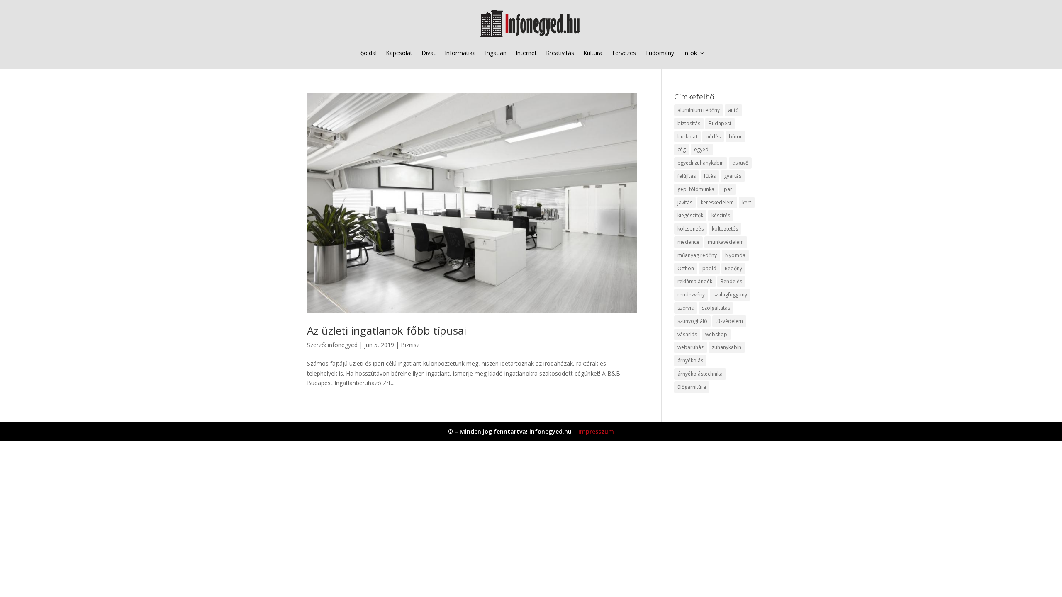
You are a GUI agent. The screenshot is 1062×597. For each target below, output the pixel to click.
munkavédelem (726, 241)
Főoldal (367, 53)
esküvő (740, 162)
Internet (526, 53)
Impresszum (596, 431)
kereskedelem (717, 202)
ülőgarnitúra (691, 387)
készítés (720, 215)
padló (709, 268)
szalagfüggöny (730, 294)
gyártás (732, 176)
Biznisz (410, 345)
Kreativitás (560, 53)
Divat (428, 53)
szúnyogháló (692, 321)
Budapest (720, 123)
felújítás (686, 176)
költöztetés (725, 228)
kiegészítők (690, 215)
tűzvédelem (729, 321)
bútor (735, 136)
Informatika (460, 53)
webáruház (690, 347)
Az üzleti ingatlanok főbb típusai (386, 330)
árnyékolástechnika (700, 373)
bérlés (713, 136)
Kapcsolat (399, 53)
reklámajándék (694, 281)
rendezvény (691, 294)
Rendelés (731, 281)
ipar (727, 189)
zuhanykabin (726, 347)
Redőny (733, 268)
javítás (684, 202)
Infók (690, 53)
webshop (716, 334)
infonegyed (343, 345)
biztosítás (688, 123)
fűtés (710, 176)
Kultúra (592, 53)
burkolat (687, 136)
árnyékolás (690, 360)
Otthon (685, 268)
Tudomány (659, 53)
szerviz (685, 307)
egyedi (702, 149)
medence (688, 241)
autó (733, 110)
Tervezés (623, 53)
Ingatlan (496, 53)
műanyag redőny (697, 255)
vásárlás (687, 334)
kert (746, 202)
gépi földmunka (695, 189)
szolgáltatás (716, 307)
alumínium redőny (698, 110)
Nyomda (735, 255)
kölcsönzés (690, 228)
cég (681, 149)
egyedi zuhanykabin (700, 162)
